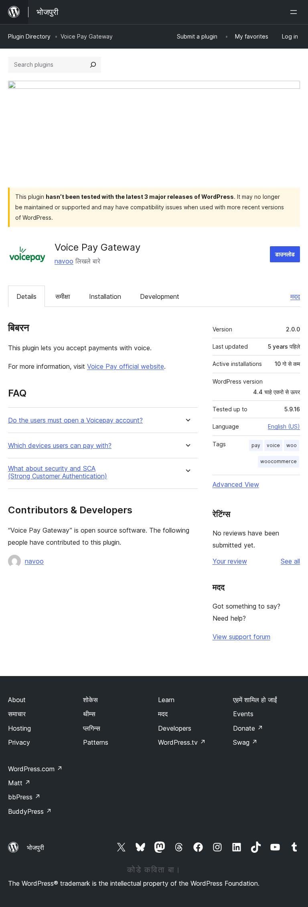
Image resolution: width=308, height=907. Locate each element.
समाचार (17, 714)
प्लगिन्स (91, 728)
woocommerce (278, 461)
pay (255, 445)
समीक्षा (62, 296)
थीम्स (89, 714)
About (17, 700)
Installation (105, 296)
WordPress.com (35, 769)
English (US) (284, 426)
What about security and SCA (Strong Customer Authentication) (57, 472)
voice (273, 445)
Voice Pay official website (125, 366)
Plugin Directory (29, 36)
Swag (245, 742)
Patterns (95, 742)
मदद (295, 296)
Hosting (19, 728)
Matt (19, 783)
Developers (174, 728)
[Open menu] (295, 12)
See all (290, 561)
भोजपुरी (35, 848)
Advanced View (236, 484)
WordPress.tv (182, 742)
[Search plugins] (93, 65)
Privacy (19, 742)
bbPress (24, 797)
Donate (248, 728)
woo (291, 445)
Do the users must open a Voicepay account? (75, 420)
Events (243, 714)
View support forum (241, 637)
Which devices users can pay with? (59, 445)
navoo (64, 261)
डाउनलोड (285, 254)
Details (26, 296)
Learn (166, 700)
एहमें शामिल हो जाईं (255, 700)
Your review (230, 561)
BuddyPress (30, 811)
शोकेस (90, 700)
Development (159, 296)
